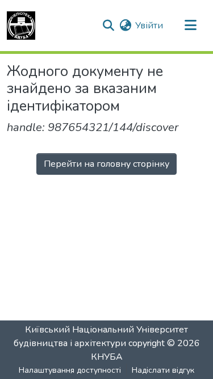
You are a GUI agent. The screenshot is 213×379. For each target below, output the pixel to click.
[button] (21, 25)
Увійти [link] (149, 25)
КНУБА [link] (107, 357)
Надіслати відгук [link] (163, 370)
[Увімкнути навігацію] (190, 25)
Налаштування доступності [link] (70, 370)
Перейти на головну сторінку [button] (106, 164)
